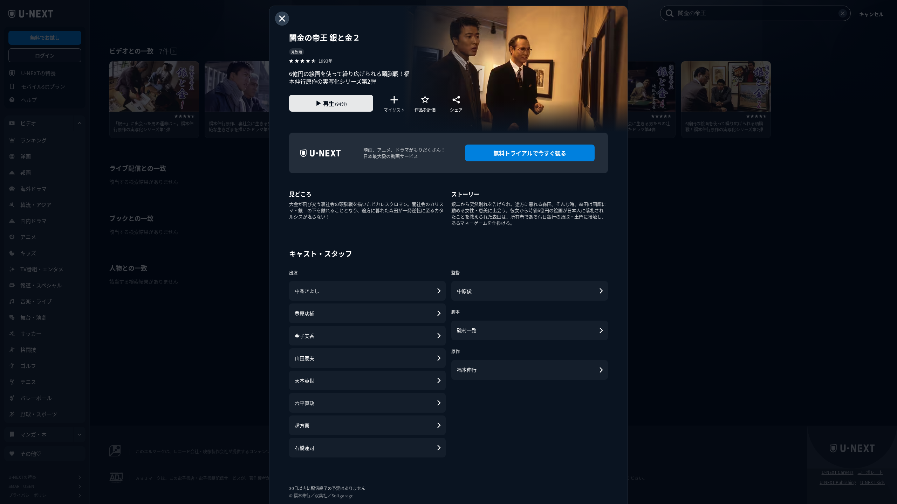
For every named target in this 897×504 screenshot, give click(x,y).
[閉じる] (282, 19)
